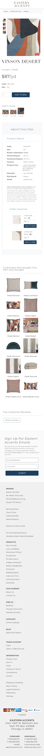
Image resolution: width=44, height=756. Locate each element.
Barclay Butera (12, 509)
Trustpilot (22, 715)
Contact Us (10, 595)
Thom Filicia (11, 512)
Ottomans (10, 569)
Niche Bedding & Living (15, 499)
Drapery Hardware (13, 562)
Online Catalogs (12, 622)
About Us (10, 592)
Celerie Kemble (12, 516)
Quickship (10, 583)
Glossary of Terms (13, 669)
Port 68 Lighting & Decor (16, 533)
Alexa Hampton (12, 519)
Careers (9, 676)
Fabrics (26, 11)
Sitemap (9, 696)
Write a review (12, 420)
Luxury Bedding (12, 549)
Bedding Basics (12, 572)
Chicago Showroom (14, 609)
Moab (15, 69)
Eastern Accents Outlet (15, 526)
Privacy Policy (17, 452)
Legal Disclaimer (13, 689)
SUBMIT (22, 473)
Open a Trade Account (15, 649)
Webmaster (11, 693)
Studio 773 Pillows (13, 502)
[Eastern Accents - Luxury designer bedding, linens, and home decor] (22, 4)
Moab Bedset (30, 336)
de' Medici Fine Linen (14, 495)
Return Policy (11, 686)
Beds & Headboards (14, 566)
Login (8, 645)
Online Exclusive (12, 579)
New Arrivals (11, 545)
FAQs (8, 666)
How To (9, 662)
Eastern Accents (12, 492)
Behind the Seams (13, 633)
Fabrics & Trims (16, 11)
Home (6, 11)
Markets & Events (13, 612)
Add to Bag (21, 95)
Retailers (9, 606)
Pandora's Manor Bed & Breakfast (19, 536)
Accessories (11, 556)
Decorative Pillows (13, 552)
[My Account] (39, 4)
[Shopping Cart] (40, 4)
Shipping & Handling (14, 683)
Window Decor (12, 559)
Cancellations (11, 672)
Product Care (11, 659)
